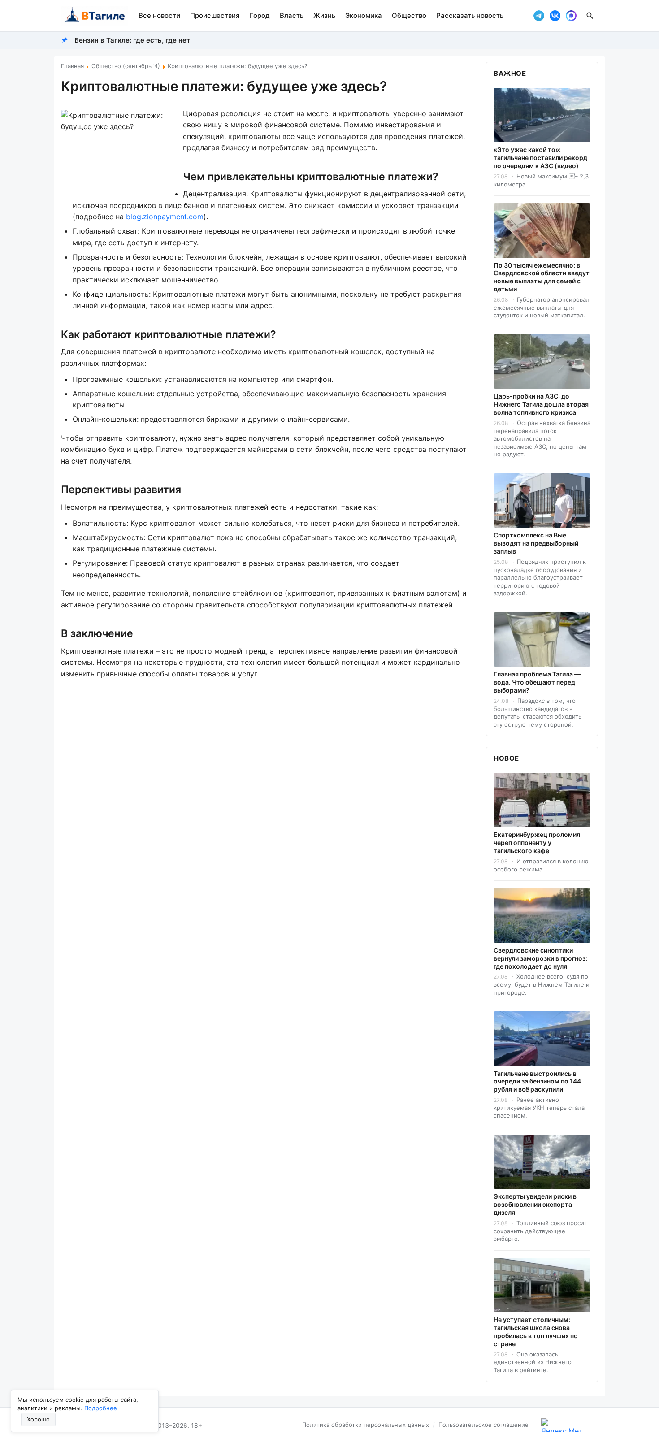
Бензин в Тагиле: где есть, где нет (132, 40)
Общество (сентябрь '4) (125, 65)
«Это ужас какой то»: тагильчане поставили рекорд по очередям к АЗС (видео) (540, 157)
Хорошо (38, 1419)
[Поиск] (590, 16)
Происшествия (215, 15)
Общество (409, 15)
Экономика (363, 15)
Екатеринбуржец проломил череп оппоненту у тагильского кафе (537, 842)
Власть (291, 15)
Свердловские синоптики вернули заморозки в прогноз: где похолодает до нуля (540, 958)
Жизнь (324, 15)
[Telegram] (539, 15)
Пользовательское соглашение (483, 1424)
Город (260, 15)
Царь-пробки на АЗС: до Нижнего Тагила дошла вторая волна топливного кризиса (541, 404)
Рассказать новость (469, 15)
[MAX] (571, 15)
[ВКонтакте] (555, 15)
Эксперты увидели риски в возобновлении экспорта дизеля (535, 1204)
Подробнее (100, 1408)
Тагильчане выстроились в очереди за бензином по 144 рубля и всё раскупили (537, 1081)
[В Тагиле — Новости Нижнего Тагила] (94, 16)
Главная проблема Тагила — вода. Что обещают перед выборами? (537, 682)
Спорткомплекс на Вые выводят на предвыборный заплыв (536, 543)
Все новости (159, 15)
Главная (72, 65)
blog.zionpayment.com (165, 216)
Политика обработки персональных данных (365, 1424)
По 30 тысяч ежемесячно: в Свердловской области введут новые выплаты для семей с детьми (542, 277)
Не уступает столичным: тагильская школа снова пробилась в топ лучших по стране (536, 1332)
